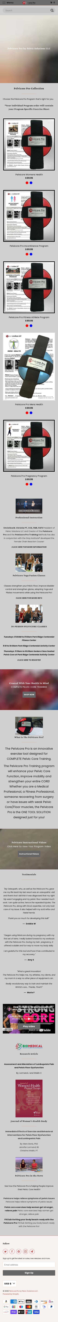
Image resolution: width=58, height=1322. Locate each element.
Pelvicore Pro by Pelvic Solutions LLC (23, 1291)
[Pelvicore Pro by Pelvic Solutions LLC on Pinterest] (19, 1251)
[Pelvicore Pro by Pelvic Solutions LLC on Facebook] (12, 1251)
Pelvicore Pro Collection (29, 88)
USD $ (7, 1283)
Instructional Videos (29, 854)
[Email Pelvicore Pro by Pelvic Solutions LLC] (33, 1251)
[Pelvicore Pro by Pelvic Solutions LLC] (29, 2)
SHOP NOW (29, 694)
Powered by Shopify (11, 1294)
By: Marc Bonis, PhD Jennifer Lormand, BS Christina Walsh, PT (29, 1147)
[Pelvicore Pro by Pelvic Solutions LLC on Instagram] (26, 1251)
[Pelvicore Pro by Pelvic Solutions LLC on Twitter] (6, 1251)
